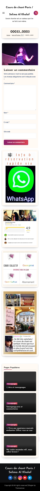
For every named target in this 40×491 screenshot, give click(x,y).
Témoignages (12, 384)
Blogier (30, 485)
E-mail (7, 122)
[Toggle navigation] (3, 13)
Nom (6, 113)
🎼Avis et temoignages (16, 387)
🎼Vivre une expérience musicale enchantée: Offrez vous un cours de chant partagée (19, 430)
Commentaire (9, 83)
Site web (7, 132)
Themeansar (19, 488)
